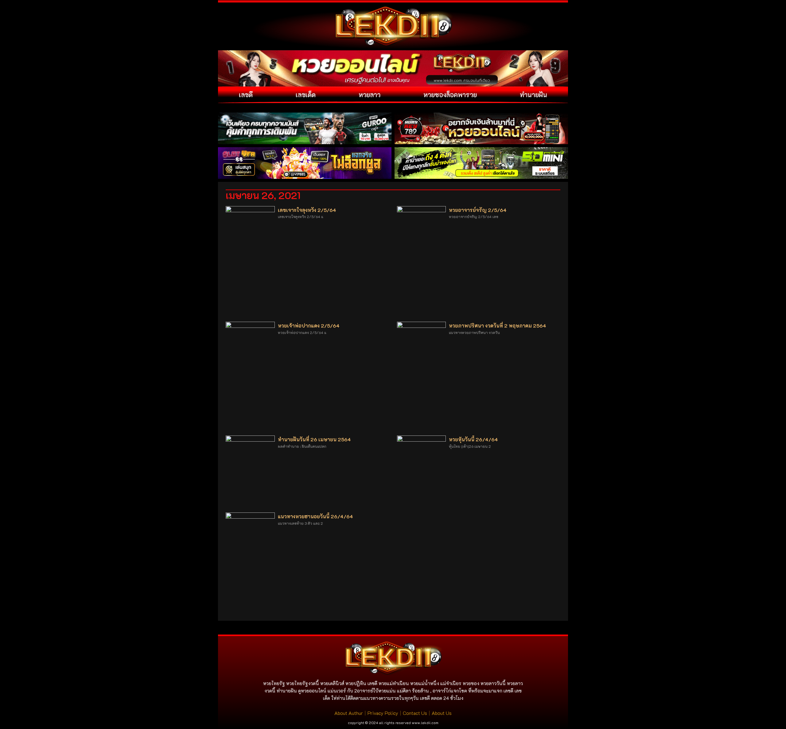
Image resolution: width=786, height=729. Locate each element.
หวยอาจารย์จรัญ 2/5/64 (478, 210)
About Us (442, 713)
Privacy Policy (383, 713)
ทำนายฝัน (533, 94)
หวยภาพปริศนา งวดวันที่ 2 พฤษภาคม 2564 (497, 325)
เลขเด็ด (306, 94)
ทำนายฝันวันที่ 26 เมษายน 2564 (314, 439)
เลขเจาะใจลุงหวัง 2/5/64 (307, 210)
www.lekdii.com (425, 722)
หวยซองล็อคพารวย (450, 94)
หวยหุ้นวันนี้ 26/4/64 (473, 439)
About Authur (348, 713)
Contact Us (415, 713)
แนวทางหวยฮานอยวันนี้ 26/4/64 (315, 516)
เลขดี (246, 94)
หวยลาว (369, 94)
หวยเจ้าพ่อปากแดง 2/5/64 (309, 325)
